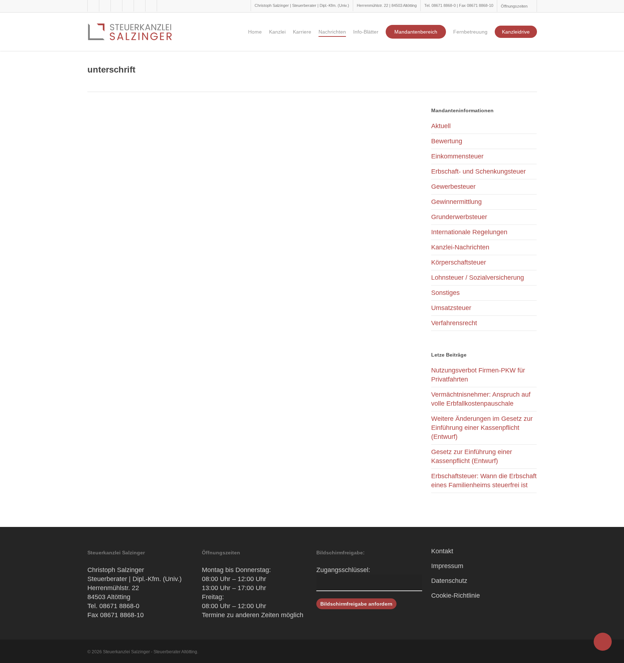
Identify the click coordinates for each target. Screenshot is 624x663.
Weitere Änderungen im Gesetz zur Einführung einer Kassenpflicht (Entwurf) (482, 427)
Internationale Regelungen (469, 232)
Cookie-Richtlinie (455, 595)
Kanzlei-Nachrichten (460, 247)
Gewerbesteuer (453, 186)
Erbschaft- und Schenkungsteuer (478, 171)
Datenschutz (449, 580)
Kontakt (442, 551)
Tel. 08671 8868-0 (113, 606)
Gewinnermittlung (456, 201)
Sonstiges (445, 292)
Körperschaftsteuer (458, 262)
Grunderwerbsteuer (459, 217)
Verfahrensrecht (454, 323)
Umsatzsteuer (451, 307)
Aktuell (441, 126)
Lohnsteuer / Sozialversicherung (477, 277)
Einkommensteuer (457, 156)
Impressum (447, 566)
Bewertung (446, 141)
